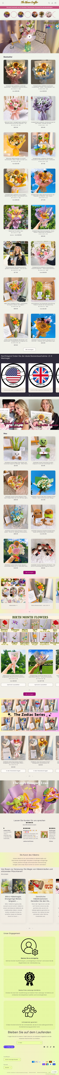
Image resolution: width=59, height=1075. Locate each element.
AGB (49, 1072)
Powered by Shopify (23, 1072)
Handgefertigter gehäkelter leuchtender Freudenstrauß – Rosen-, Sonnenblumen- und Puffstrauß (43, 86)
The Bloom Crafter (15, 1072)
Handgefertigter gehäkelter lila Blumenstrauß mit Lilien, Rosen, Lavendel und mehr (43, 123)
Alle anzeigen (29, 349)
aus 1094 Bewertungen (29, 825)
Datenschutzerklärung (42, 1072)
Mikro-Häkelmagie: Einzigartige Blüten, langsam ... (13, 899)
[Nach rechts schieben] (32, 395)
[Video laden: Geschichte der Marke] (29, 36)
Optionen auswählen (13, 684)
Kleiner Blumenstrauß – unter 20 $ (39, 605)
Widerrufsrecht (32, 1072)
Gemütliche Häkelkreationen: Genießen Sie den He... (41, 899)
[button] (3, 3)
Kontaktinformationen (50, 1074)
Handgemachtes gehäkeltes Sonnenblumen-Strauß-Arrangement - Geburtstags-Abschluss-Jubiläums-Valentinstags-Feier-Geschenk (43, 268)
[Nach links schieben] (26, 395)
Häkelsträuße (12, 605)
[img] (29, 823)
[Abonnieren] (40, 1042)
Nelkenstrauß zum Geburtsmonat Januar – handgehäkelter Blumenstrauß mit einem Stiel (13, 676)
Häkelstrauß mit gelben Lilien (16, 231)
